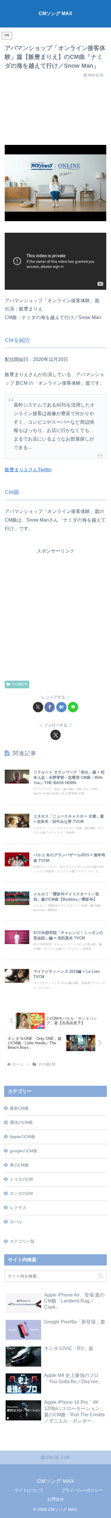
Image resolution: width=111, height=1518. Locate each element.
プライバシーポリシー (82, 1490)
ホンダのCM (21, 1193)
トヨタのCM (21, 1179)
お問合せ (55, 1499)
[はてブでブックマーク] (61, 707)
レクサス (18, 1207)
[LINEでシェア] (73, 707)
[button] (101, 1276)
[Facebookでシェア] (49, 707)
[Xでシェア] (38, 707)
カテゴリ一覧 (22, 1241)
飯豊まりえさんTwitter (28, 469)
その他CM (19, 684)
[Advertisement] (55, 108)
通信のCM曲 (21, 1122)
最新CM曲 (19, 1108)
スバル (16, 1221)
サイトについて (29, 1490)
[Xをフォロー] (55, 735)
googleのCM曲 (23, 1150)
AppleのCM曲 (22, 1136)
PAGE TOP (57, 1457)
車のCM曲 (19, 1165)
